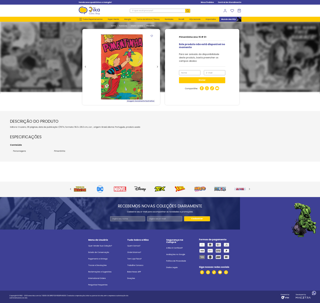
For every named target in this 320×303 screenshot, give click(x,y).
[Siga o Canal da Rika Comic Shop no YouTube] (220, 272)
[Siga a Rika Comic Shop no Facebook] (202, 272)
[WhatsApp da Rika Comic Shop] (226, 272)
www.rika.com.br (34, 296)
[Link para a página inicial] (113, 26)
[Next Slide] (249, 189)
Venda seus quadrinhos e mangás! (95, 2)
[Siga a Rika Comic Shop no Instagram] (208, 272)
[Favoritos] (232, 11)
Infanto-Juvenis (137, 26)
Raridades (123, 26)
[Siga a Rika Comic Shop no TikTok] (214, 272)
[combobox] (160, 11)
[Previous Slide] (70, 189)
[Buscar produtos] (188, 11)
